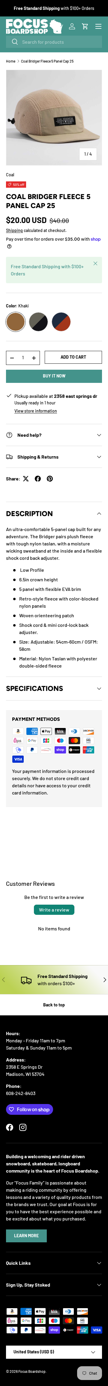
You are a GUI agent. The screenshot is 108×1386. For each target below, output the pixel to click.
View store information (35, 410)
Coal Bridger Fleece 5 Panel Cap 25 (47, 61)
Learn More (26, 1235)
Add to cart (73, 357)
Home (10, 61)
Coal (10, 174)
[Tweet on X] (26, 479)
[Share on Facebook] (38, 479)
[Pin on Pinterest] (50, 479)
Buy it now (54, 375)
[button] (85, 26)
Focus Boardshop (32, 1371)
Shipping (14, 230)
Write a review (54, 909)
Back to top (54, 1004)
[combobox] (54, 42)
